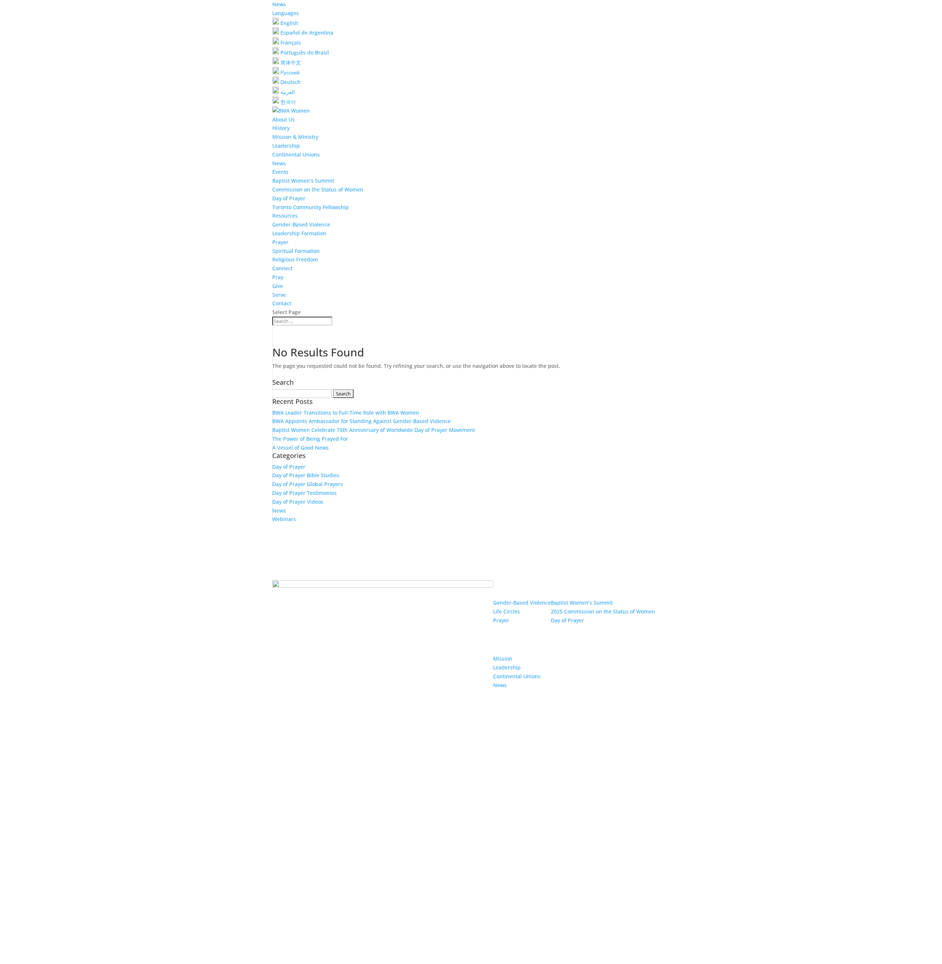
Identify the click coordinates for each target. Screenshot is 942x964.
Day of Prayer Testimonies (304, 492)
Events (280, 171)
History (281, 127)
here (570, 878)
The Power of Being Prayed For (310, 438)
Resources (285, 215)
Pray (277, 277)
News (279, 4)
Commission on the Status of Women (317, 189)
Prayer (280, 242)
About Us (283, 119)
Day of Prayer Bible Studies (305, 475)
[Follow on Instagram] (474, 825)
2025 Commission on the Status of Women (603, 611)
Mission (502, 658)
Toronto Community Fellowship (310, 207)
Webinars (284, 519)
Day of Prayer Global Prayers (307, 484)
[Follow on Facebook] (444, 825)
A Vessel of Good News (300, 447)
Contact (281, 303)
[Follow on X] (459, 825)
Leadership (286, 145)
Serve (279, 294)
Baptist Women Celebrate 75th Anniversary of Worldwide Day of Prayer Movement (373, 429)
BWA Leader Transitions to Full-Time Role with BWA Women (345, 412)
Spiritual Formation (296, 250)
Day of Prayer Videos (297, 501)
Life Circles (506, 611)
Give (277, 285)
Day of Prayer (288, 198)
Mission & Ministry (295, 136)
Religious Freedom (295, 259)
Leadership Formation (299, 233)
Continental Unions (296, 154)
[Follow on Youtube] (489, 825)
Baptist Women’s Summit (303, 180)
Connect (282, 268)
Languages (285, 13)
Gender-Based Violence (301, 224)
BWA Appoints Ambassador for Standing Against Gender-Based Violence (361, 421)
